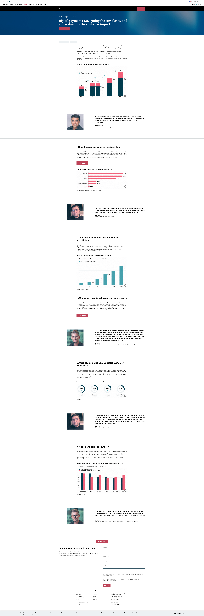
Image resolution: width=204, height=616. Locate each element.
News (77, 601)
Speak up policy (114, 602)
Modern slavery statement (116, 596)
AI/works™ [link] (12, 4)
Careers (78, 604)
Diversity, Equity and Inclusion (82, 602)
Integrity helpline (114, 599)
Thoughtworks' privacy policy (109, 580)
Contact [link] (45, 4)
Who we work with (80, 597)
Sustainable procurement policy (117, 601)
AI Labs (77, 599)
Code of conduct (114, 597)
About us (78, 593)
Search (193, 4)
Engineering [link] (31, 4)
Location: (105, 569)
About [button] (41, 4)
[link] (141, 9)
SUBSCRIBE (106, 585)
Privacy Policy (32, 614)
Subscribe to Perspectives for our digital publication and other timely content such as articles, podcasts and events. (124, 575)
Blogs (94, 596)
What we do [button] (5, 4)
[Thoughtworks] (6, 1)
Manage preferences (179, 613)
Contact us (78, 606)
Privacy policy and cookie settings (118, 593)
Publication (73, 41)
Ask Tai (199, 4)
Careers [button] (37, 4)
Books (94, 597)
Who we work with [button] (19, 4)
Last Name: (105, 552)
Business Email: (106, 556)
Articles (95, 594)
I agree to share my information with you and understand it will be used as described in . (124, 580)
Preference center (97, 593)
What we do (78, 594)
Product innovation (64, 41)
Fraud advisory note (115, 606)
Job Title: (105, 565)
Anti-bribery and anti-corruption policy (119, 604)
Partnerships (79, 596)
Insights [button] (25, 4)
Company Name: (106, 561)
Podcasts (95, 599)
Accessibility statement (116, 594)
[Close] (201, 612)
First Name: (105, 547)
